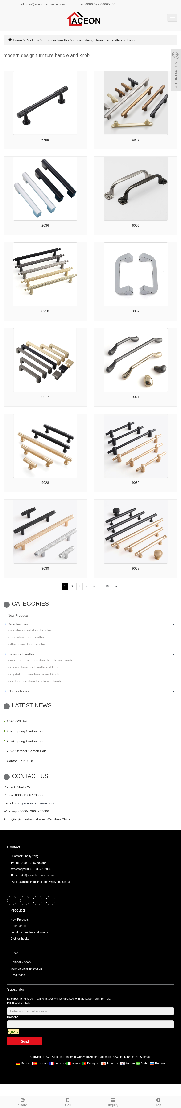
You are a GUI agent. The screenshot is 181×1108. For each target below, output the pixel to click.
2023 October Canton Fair (26, 751)
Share (22, 1105)
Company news (21, 962)
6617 (45, 397)
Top (158, 1105)
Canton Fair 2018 (20, 761)
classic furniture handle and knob (34, 667)
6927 (136, 140)
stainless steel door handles (31, 630)
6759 (45, 140)
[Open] (176, 70)
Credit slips (18, 975)
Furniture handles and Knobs (29, 932)
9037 (136, 568)
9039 (45, 568)
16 (107, 586)
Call (68, 1105)
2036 (45, 225)
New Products (18, 615)
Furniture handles (56, 40)
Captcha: (13, 1017)
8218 (45, 311)
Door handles (18, 624)
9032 (136, 483)
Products (33, 40)
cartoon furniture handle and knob (35, 681)
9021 (136, 397)
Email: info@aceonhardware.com (40, 4)
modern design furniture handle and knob (103, 40)
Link (14, 953)
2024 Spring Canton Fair (25, 741)
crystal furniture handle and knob (34, 674)
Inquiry (113, 1105)
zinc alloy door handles (27, 637)
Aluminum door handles (27, 644)
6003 (136, 225)
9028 (45, 483)
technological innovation (26, 968)
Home (17, 40)
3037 (136, 311)
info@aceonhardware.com (34, 803)
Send (25, 1041)
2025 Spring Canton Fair (25, 731)
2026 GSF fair (17, 721)
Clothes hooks (18, 691)
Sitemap (145, 1057)
